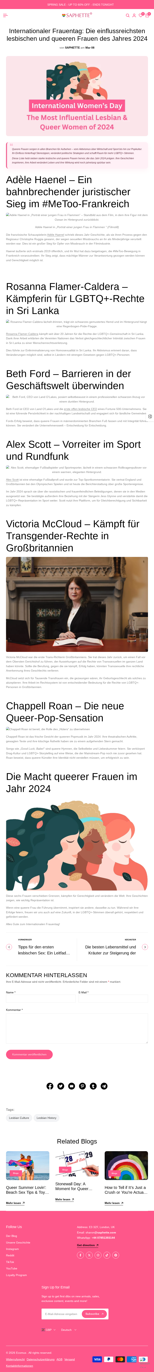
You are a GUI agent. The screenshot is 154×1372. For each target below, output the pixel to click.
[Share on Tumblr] (93, 1086)
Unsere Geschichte (18, 1242)
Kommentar (14, 1009)
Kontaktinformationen (19, 1365)
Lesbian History (46, 1117)
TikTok (10, 1262)
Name (10, 992)
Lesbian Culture (19, 1117)
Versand (69, 1359)
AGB (59, 1359)
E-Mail (83, 992)
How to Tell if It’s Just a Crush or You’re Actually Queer (126, 1192)
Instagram (12, 1249)
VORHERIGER (25, 940)
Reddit (10, 1255)
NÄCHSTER (130, 940)
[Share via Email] (71, 1086)
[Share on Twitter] (60, 1086)
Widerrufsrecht (15, 1359)
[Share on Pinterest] (82, 1086)
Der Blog (11, 1235)
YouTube (11, 1268)
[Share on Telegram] (104, 1086)
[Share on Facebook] (50, 1086)
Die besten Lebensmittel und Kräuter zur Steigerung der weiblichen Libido (110, 953)
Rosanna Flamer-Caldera (22, 333)
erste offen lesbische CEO (80, 409)
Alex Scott (12, 479)
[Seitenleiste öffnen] (150, 416)
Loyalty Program (16, 1275)
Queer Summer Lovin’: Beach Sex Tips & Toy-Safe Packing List (26, 1192)
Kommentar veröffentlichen (29, 1054)
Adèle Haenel (55, 234)
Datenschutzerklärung (41, 1359)
